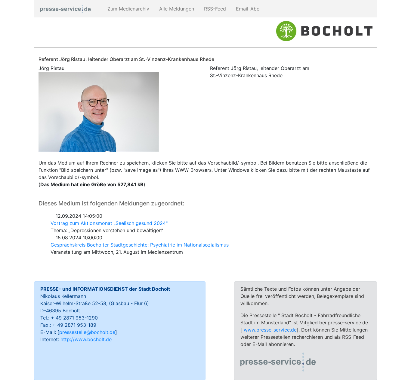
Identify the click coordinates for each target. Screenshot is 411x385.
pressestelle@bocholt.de (87, 332)
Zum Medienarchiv (127, 9)
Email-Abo (247, 9)
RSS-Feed (214, 9)
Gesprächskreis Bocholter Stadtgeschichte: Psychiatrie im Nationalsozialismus (140, 245)
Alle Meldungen (176, 9)
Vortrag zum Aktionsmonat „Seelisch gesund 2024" (109, 223)
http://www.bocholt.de (86, 339)
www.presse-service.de (270, 330)
